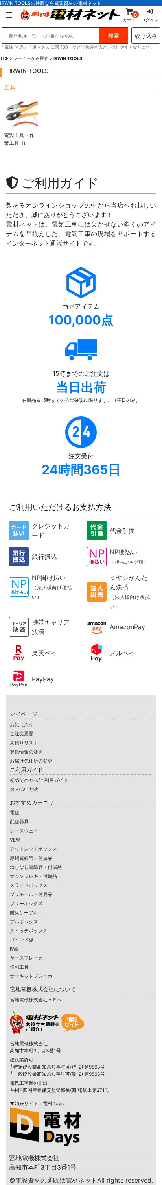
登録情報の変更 (26, 752)
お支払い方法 (24, 789)
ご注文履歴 (21, 734)
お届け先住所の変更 (31, 761)
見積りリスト (24, 743)
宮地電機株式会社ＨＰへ (36, 1000)
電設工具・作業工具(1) (19, 138)
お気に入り (21, 725)
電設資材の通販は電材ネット (84, 1180)
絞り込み (146, 35)
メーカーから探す (31, 58)
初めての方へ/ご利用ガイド (39, 780)
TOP (4, 58)
